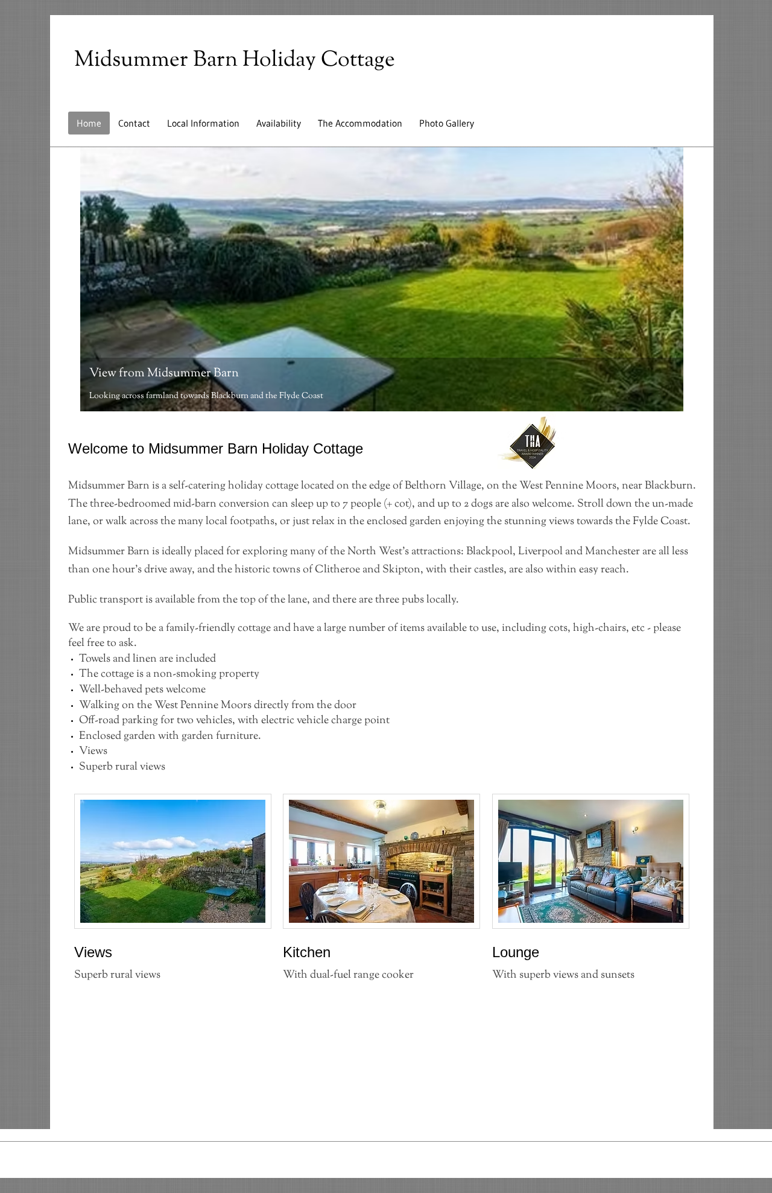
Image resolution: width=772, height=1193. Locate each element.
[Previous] (97, 279)
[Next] (666, 279)
